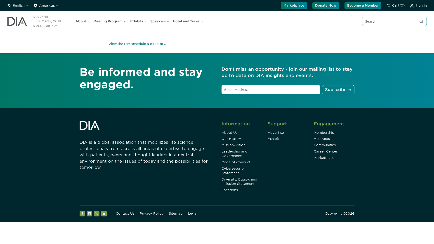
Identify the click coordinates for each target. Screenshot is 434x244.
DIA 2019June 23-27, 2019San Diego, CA (47, 21)
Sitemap (176, 213)
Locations (230, 190)
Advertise (276, 132)
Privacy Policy (151, 213)
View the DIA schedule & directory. (137, 44)
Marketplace (293, 5)
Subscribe (336, 89)
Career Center (325, 151)
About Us (229, 132)
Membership (324, 132)
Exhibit (273, 139)
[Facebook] (82, 213)
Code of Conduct (236, 162)
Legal (192, 213)
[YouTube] (104, 213)
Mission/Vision (233, 145)
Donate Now (325, 5)
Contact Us (125, 213)
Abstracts (322, 139)
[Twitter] (96, 213)
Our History (231, 139)
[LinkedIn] (89, 213)
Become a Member (363, 5)
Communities (325, 145)
